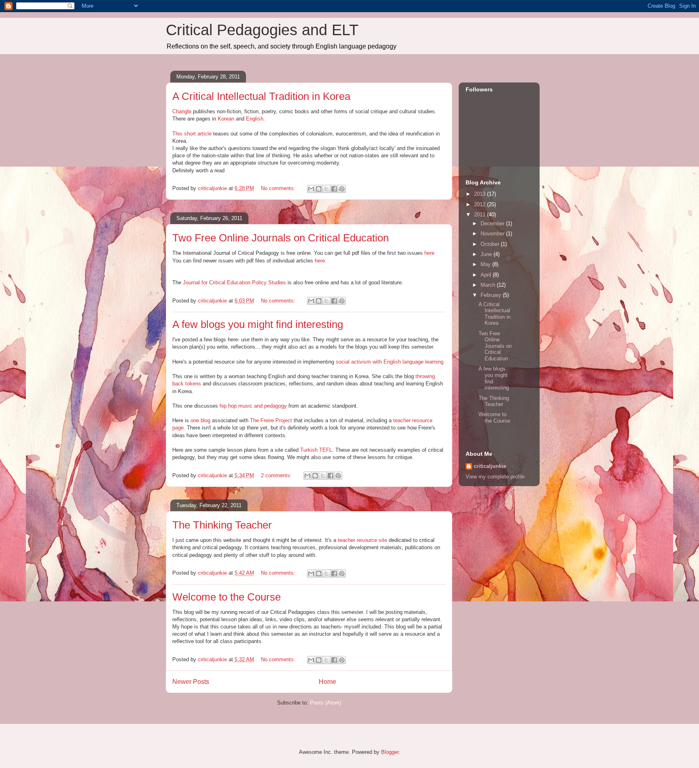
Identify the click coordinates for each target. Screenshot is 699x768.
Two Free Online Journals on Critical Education (280, 238)
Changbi (181, 111)
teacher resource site (362, 540)
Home (327, 681)
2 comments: (277, 475)
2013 (480, 194)
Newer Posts (190, 681)
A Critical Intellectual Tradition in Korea (261, 96)
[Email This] (311, 189)
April (487, 275)
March (489, 285)
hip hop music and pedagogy (253, 406)
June (487, 254)
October (491, 244)
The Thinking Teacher (222, 525)
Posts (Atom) (325, 703)
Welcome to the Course (226, 597)
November (493, 234)
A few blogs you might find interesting (257, 324)
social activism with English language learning (389, 362)
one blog (200, 420)
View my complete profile (495, 477)
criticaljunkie (490, 466)
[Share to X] (326, 189)
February (492, 295)
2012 (480, 204)
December (493, 223)
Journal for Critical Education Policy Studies (234, 282)
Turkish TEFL (316, 450)
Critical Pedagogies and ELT (262, 29)
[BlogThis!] (319, 189)
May (486, 264)
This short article (192, 134)
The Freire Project (271, 420)
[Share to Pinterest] (342, 189)
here (429, 253)
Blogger (389, 752)
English (254, 119)
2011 (480, 215)
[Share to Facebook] (334, 189)
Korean (226, 119)
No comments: (279, 188)
